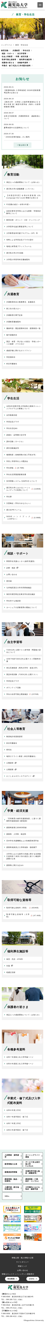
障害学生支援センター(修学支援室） (21, 561)
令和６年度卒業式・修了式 (17, 1130)
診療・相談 (10, 568)
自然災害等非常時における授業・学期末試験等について (23, 212)
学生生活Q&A (11, 428)
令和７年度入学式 (13, 1123)
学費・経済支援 (22, 56)
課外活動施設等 (12, 448)
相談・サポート (8, 53)
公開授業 (10, 769)
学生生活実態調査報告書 (16, 474)
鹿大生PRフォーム (13, 510)
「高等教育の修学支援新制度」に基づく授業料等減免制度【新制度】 (23, 820)
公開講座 (10, 763)
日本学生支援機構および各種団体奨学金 (22, 841)
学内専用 (11, 1279)
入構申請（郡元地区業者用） (12, 1188)
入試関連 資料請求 (12, 1156)
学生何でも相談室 (13, 601)
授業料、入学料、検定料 (16, 834)
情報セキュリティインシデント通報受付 (18, 1274)
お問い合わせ (11, 574)
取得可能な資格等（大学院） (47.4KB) (23, 915)
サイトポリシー (22, 1262)
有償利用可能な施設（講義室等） (32, 1172)
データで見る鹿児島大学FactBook (32, 1164)
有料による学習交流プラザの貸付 (19, 240)
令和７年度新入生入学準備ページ (19, 1057)
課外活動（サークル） (15, 441)
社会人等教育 (7, 56)
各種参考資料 (22, 62)
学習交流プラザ (12, 422)
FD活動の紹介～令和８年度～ (18, 204)
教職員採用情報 (11, 1172)
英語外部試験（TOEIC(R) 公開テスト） (23, 674)
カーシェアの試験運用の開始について (21, 607)
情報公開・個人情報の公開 (22, 1258)
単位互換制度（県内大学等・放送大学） (22, 668)
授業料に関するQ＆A (14, 865)
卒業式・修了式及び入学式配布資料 (16, 65)
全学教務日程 (11, 415)
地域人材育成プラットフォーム (19, 246)
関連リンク (22, 1266)
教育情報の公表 (11, 1164)
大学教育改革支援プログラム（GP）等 (22, 233)
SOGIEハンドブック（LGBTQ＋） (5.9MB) (23, 517)
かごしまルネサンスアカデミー (19, 776)
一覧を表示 (21, 145)
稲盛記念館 (10, 972)
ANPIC (32, 1279)
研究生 (9, 750)
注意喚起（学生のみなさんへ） (19, 503)
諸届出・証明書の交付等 (16, 435)
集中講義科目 (11, 335)
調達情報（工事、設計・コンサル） (32, 1180)
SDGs (7, 1196)
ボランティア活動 (13, 688)
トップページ (6, 45)
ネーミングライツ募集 (32, 1156)
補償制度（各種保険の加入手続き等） (21, 455)
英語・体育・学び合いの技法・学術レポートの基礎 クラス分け (23, 343)
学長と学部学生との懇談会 (17, 461)
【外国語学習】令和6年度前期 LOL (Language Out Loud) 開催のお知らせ (23, 196)
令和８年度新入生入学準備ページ (19, 1064)
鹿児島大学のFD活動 (14, 253)
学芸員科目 (10, 357)
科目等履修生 (11, 364)
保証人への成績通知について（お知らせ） (23, 182)
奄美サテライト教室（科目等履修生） (21, 756)
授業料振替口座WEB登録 (16, 827)
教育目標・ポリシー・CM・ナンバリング (23, 220)
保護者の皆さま (8, 62)
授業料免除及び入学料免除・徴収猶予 (21, 847)
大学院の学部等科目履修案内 (18, 259)
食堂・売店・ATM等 (14, 959)
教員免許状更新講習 (14, 736)
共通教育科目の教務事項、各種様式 (20, 302)
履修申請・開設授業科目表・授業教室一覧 (23, 328)
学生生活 (26, 50)
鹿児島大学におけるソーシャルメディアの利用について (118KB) (23, 489)
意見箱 (9, 581)
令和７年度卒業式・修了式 (17, 1117)
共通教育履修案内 (13, 322)
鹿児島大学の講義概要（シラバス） (20, 189)
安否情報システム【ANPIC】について (21, 481)
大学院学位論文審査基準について (19, 227)
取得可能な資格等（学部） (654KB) (22, 908)
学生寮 (9, 497)
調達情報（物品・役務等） (12, 1180)
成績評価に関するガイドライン (19, 350)
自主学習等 (21, 53)
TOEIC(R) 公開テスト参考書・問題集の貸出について (23, 651)
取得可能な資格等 (9, 59)
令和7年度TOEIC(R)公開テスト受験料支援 (23, 660)
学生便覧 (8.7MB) (15, 468)
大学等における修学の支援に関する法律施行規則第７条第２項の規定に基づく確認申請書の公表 (23, 856)
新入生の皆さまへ (13, 309)
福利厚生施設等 (25, 59)
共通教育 (16, 50)
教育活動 (4, 50)
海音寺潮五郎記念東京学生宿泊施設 (20, 594)
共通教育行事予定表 (14, 315)
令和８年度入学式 (13, 1110)
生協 (8, 966)
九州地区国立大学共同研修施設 (19, 588)
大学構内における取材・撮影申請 (32, 1188)
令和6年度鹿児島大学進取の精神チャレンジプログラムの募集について (23, 407)
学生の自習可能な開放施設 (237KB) (22, 694)
